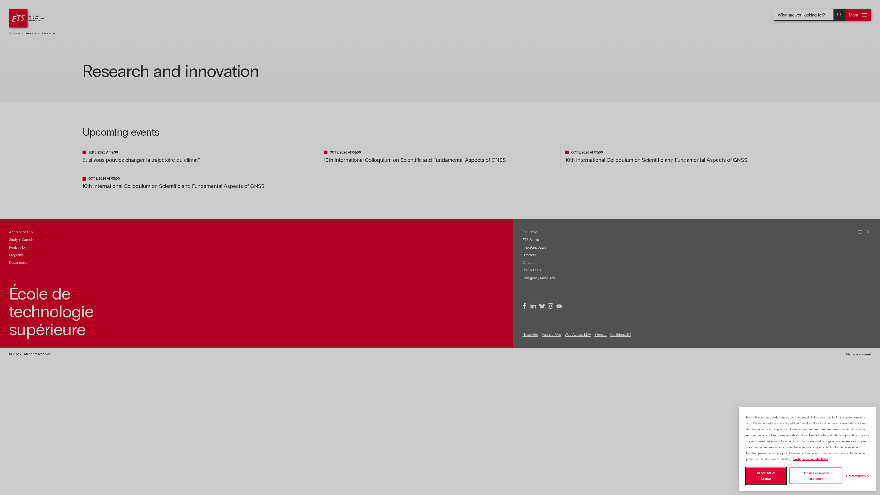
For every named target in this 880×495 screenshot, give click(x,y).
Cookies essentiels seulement (816, 476)
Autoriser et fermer (766, 475)
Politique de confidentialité (810, 459)
